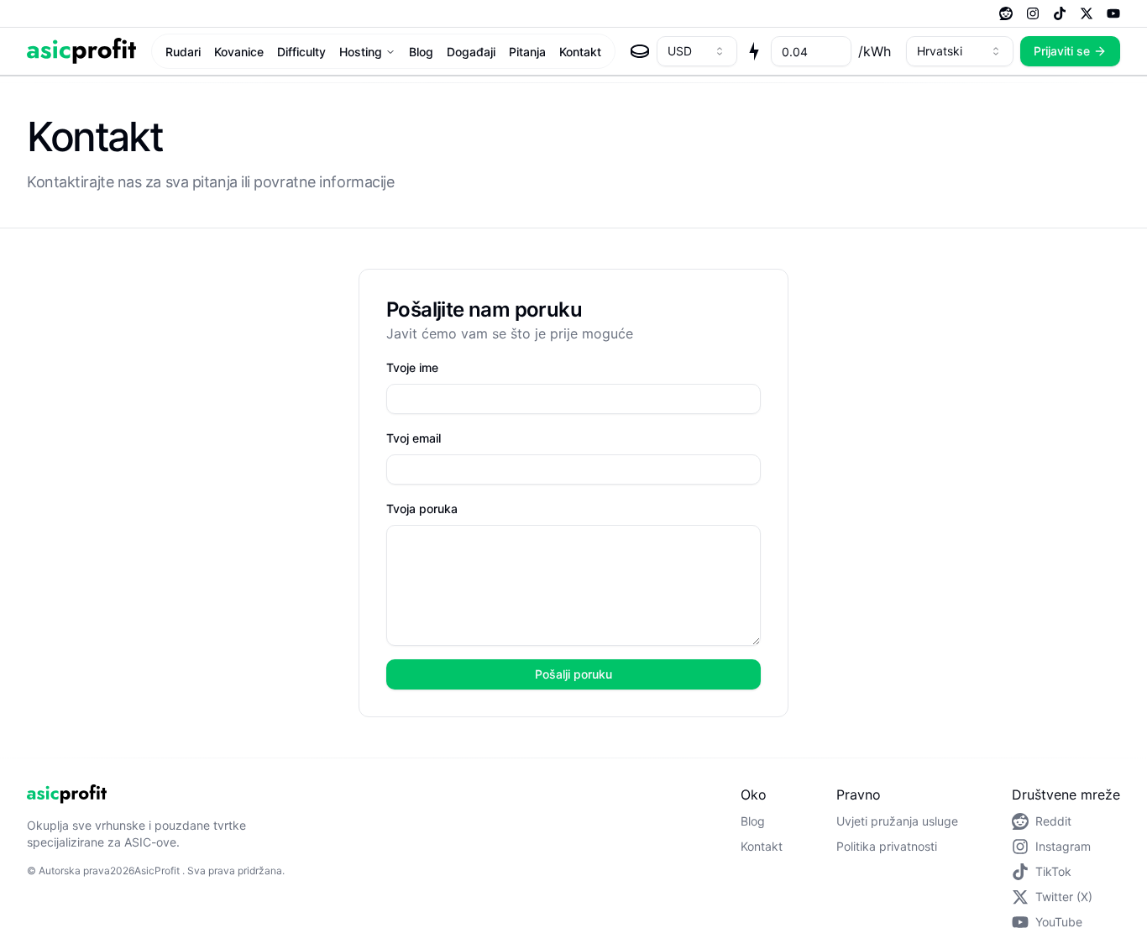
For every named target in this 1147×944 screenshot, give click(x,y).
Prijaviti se (1062, 51)
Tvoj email (413, 438)
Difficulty (301, 52)
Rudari (183, 52)
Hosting (360, 52)
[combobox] (697, 51)
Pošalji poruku (573, 674)
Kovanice (239, 52)
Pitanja (527, 52)
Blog (421, 52)
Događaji (471, 52)
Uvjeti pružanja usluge (897, 821)
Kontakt (580, 52)
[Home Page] (81, 51)
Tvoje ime (412, 367)
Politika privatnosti (886, 846)
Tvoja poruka (422, 508)
